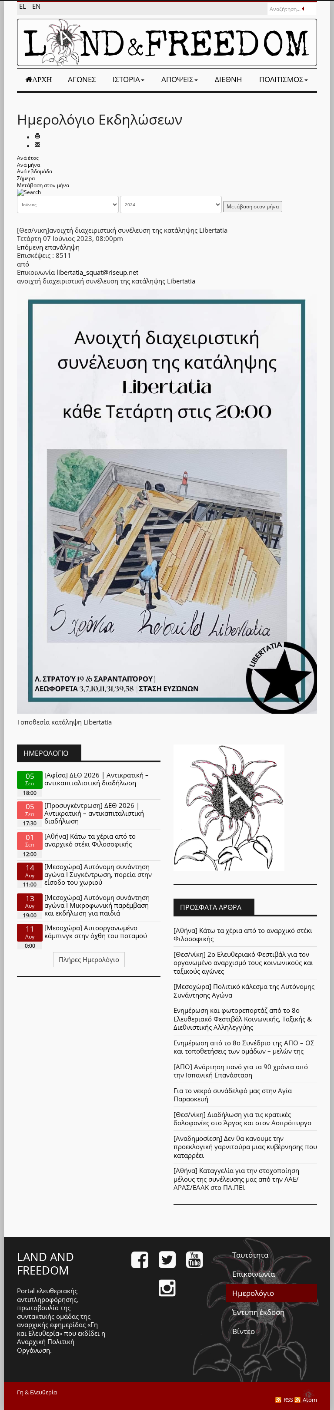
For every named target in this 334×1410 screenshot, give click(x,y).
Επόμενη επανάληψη (48, 247)
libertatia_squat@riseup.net (97, 272)
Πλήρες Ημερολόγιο (89, 959)
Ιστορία (126, 79)
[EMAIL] (37, 145)
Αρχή (42, 79)
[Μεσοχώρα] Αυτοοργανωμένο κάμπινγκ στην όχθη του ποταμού (95, 931)
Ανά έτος (28, 157)
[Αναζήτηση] (29, 191)
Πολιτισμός (281, 79)
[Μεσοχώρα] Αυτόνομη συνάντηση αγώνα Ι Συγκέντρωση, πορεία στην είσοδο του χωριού (98, 874)
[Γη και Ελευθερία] (167, 42)
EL (23, 6)
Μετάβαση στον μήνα (43, 185)
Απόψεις (177, 79)
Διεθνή (228, 79)
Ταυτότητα (250, 1255)
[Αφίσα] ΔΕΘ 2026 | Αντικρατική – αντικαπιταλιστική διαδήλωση (96, 779)
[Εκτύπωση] (37, 136)
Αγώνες (82, 79)
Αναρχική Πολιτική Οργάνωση (45, 1345)
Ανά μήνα (28, 164)
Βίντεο (243, 1331)
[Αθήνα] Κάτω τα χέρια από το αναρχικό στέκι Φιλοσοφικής (90, 840)
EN (36, 6)
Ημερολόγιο (253, 1293)
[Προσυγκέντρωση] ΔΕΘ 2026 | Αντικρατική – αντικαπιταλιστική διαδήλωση (94, 813)
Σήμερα (26, 178)
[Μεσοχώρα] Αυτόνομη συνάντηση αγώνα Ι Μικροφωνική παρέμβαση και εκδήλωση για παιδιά (97, 905)
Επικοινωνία (253, 1274)
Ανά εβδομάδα (34, 171)
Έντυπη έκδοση (258, 1312)
